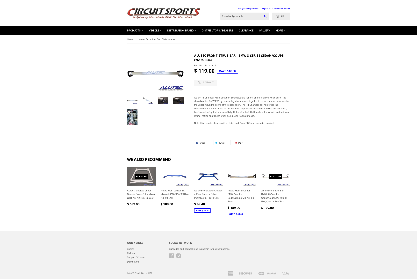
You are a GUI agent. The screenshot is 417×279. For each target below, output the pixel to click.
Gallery (264, 30)
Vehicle (154, 30)
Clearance (246, 30)
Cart (283, 16)
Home (130, 39)
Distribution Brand (180, 30)
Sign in (265, 8)
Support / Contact (136, 257)
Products (134, 30)
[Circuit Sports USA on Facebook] (171, 256)
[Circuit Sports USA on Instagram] (178, 256)
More (279, 30)
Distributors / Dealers (217, 30)
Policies (131, 253)
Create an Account (281, 8)
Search (130, 248)
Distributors (133, 261)
